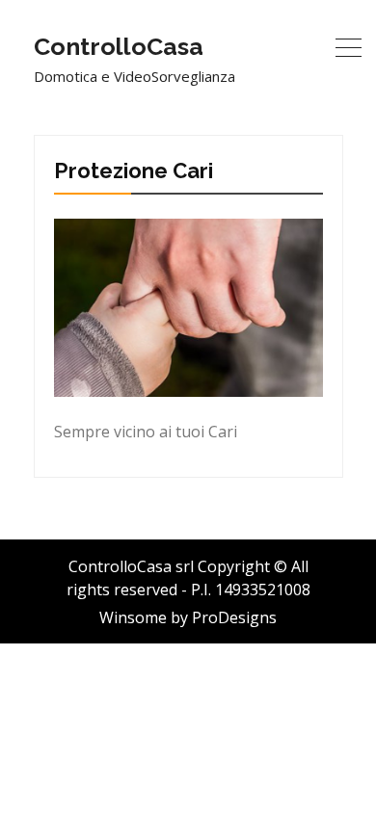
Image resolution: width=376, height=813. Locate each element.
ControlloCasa (118, 46)
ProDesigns (234, 617)
